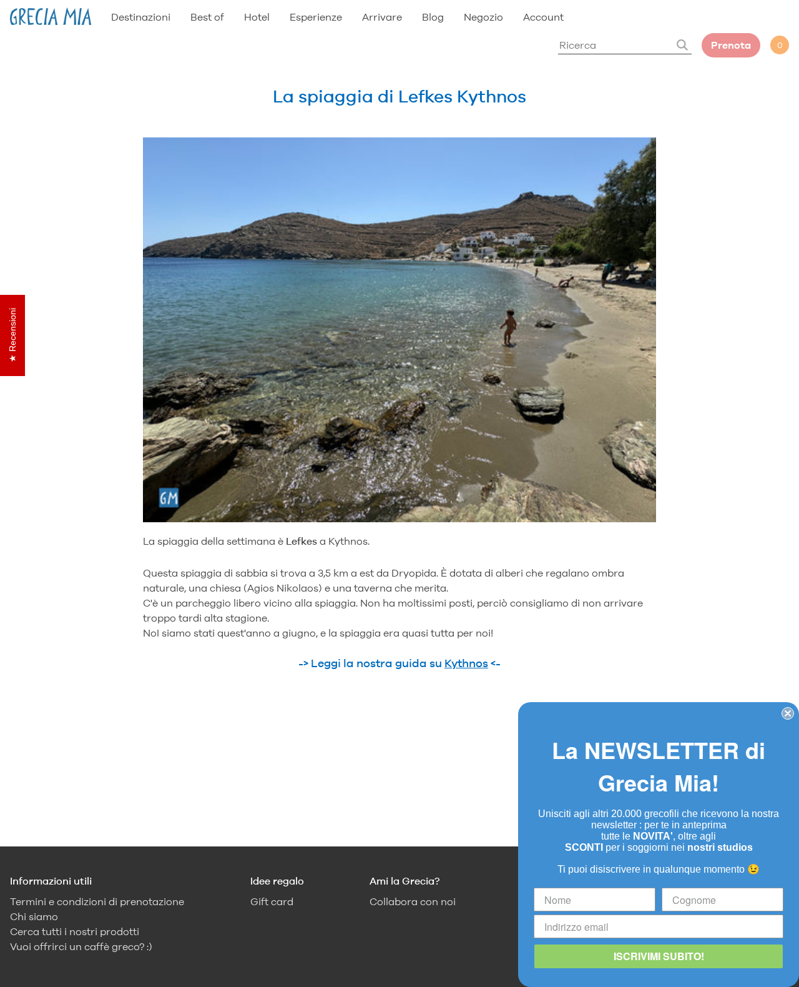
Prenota (731, 45)
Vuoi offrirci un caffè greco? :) (81, 946)
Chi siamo (34, 916)
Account (543, 16)
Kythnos (466, 663)
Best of (207, 16)
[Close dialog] (788, 713)
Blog (433, 16)
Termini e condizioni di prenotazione (97, 901)
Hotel (257, 16)
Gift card (271, 901)
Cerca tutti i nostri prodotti (74, 931)
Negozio (483, 16)
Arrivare (382, 16)
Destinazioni (140, 16)
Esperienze (316, 16)
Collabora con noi (413, 901)
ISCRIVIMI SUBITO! (659, 956)
